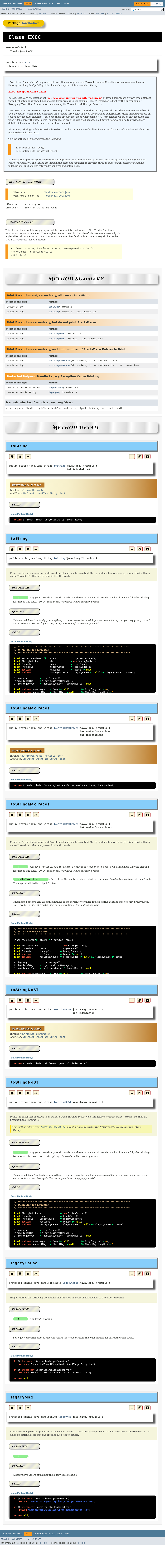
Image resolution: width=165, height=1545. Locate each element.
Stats (66, 3)
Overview (6, 3)
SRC (103, 13)
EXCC (27, 62)
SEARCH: (126, 10)
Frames (5, 9)
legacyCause (56, 387)
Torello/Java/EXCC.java (57, 192)
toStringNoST (56, 333)
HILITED (110, 13)
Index (52, 3)
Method (43, 13)
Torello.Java (30, 23)
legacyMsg (54, 392)
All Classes (34, 9)
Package (17, 3)
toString (54, 306)
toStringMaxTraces (60, 360)
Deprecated (40, 3)
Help (59, 3)
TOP (97, 13)
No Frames (16, 9)
